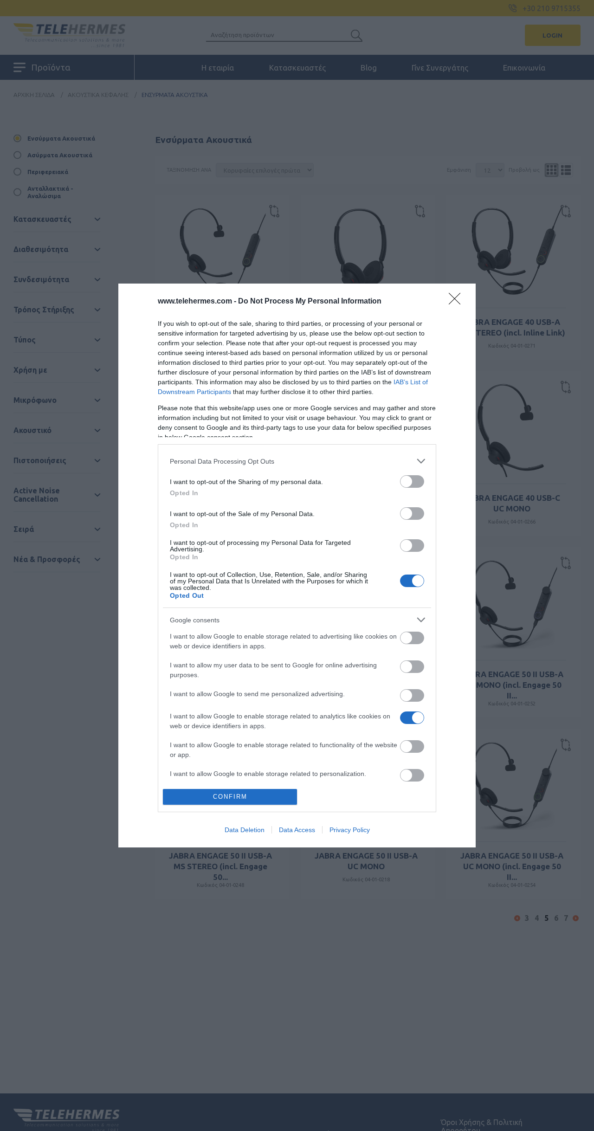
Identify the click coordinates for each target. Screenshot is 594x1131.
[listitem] (297, 461)
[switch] (412, 481)
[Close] (457, 301)
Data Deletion (245, 830)
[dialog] (297, 565)
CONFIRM (230, 796)
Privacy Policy (349, 830)
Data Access (297, 830)
